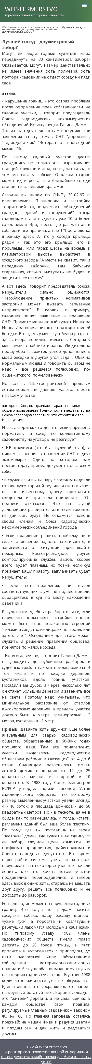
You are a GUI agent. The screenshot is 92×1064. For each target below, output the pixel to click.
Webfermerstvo (13, 27)
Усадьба (52, 27)
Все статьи (35, 27)
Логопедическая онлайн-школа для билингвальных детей (46, 1059)
